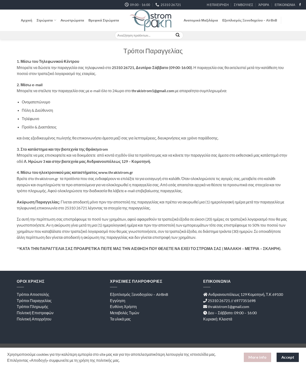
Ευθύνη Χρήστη (123, 306)
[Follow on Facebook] (300, 4)
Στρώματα (45, 20)
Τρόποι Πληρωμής (32, 306)
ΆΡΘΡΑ (263, 5)
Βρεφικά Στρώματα (103, 20)
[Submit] (178, 35)
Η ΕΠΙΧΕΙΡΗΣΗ (218, 5)
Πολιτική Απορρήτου (34, 319)
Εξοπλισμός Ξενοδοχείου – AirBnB (249, 20)
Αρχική (26, 20)
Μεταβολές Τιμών (124, 312)
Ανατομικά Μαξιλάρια (201, 20)
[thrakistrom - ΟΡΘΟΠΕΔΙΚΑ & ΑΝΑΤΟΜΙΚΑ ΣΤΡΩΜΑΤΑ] (151, 20)
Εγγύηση (117, 300)
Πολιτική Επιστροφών (35, 312)
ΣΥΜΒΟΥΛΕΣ (243, 5)
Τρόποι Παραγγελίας (34, 300)
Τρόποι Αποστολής (33, 294)
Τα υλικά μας (120, 319)
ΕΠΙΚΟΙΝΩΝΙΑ (285, 5)
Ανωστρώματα (72, 20)
